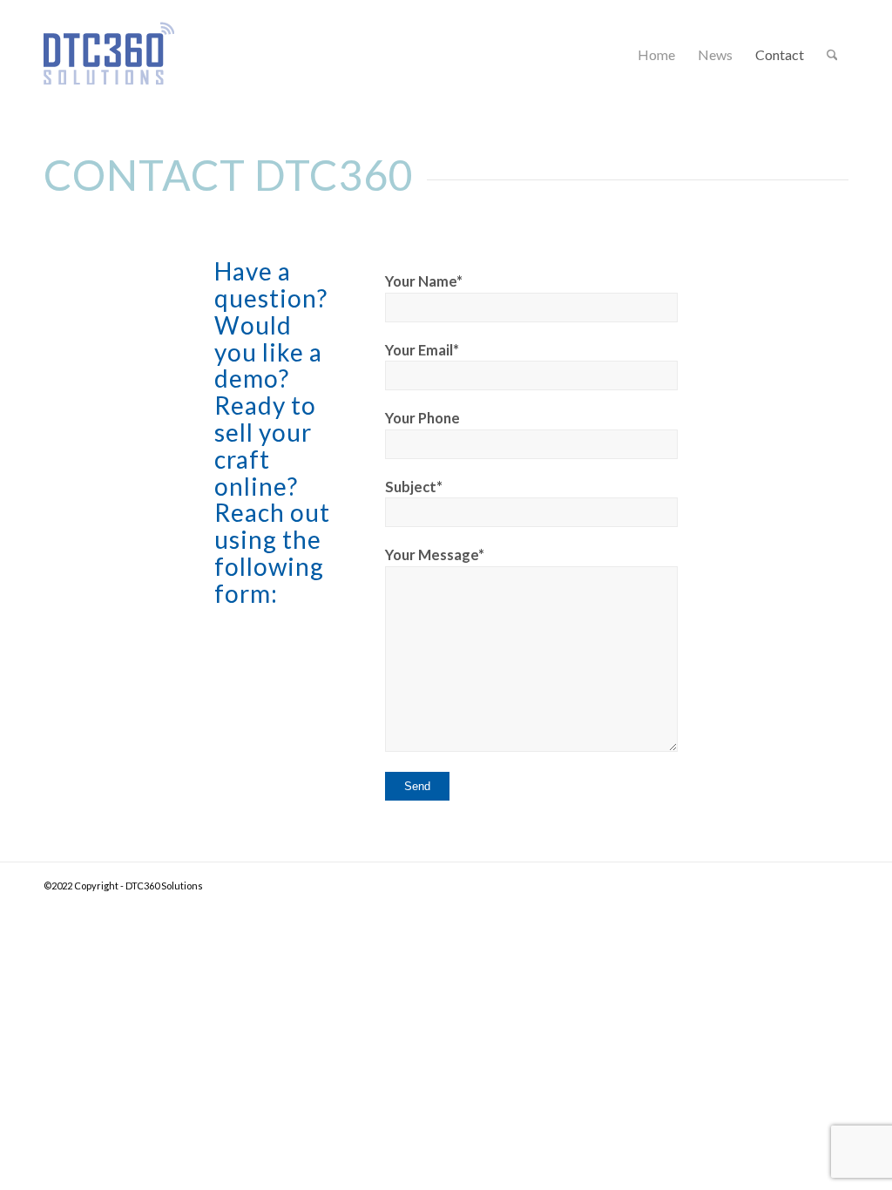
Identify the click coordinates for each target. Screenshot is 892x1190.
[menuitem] (656, 54)
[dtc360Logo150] (109, 76)
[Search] (832, 54)
